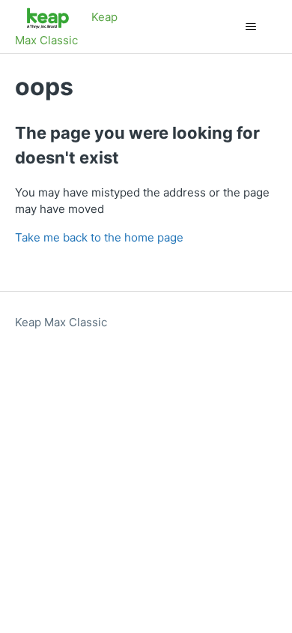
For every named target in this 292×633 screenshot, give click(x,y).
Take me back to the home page (99, 237)
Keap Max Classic (61, 322)
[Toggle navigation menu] (251, 27)
